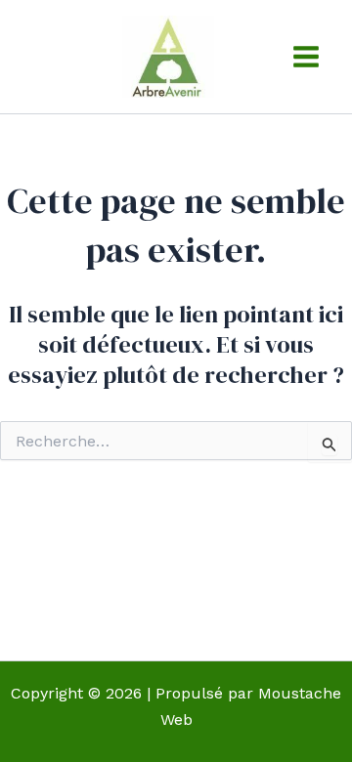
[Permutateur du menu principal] (306, 56)
